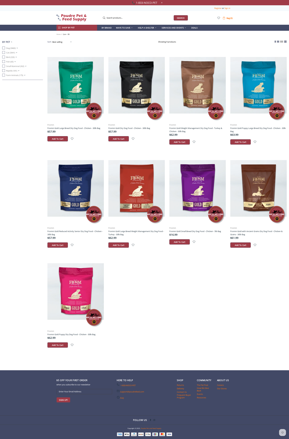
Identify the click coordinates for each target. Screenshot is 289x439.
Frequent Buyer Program (184, 396)
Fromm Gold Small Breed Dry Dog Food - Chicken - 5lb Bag (195, 231)
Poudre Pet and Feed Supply (71, 17)
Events (200, 394)
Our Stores (222, 388)
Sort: (49, 42)
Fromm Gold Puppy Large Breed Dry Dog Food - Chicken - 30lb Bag (258, 130)
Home (58, 34)
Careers (220, 385)
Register (218, 8)
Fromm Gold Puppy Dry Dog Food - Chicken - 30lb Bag (71, 334)
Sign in (227, 8)
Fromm (50, 125)
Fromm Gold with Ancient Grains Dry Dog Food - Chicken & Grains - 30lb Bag (256, 233)
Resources (201, 397)
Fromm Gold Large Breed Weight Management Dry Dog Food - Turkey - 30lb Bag (136, 233)
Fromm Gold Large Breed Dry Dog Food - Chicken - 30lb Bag (73, 128)
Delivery (180, 388)
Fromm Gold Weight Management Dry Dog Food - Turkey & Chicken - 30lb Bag (195, 130)
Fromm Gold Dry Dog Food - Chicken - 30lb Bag (129, 128)
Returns (180, 385)
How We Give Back (203, 389)
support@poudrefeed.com (132, 391)
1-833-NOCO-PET (128, 385)
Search (181, 18)
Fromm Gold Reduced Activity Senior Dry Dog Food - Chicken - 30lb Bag (75, 233)
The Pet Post (202, 385)
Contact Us (182, 392)
